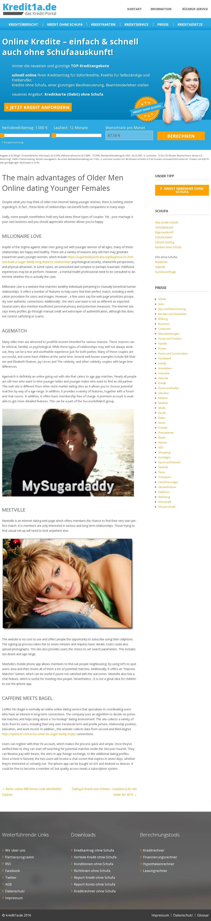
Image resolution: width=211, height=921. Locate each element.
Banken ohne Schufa (168, 247)
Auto (161, 304)
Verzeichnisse (167, 487)
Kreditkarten (103, 24)
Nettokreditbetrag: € (25, 127)
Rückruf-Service (195, 9)
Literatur (163, 393)
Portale (162, 427)
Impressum (14, 898)
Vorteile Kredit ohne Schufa (95, 857)
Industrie (163, 373)
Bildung (163, 319)
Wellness (164, 492)
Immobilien (165, 368)
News (161, 423)
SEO (160, 447)
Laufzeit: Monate (71, 127)
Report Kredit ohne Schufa (94, 877)
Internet (163, 378)
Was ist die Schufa (166, 222)
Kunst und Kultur (168, 388)
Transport (164, 477)
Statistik (160, 267)
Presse (163, 24)
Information (161, 9)
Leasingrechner (155, 870)
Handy (162, 363)
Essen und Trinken (170, 338)
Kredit (162, 383)
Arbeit (162, 299)
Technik (163, 467)
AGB (8, 884)
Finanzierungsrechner (160, 857)
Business (164, 324)
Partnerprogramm (19, 857)
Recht (161, 437)
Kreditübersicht (23, 24)
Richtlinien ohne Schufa (92, 870)
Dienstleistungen (168, 334)
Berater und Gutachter (172, 314)
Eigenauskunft (164, 232)
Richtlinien (161, 262)
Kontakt (134, 9)
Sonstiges (164, 457)
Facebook (12, 870)
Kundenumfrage (165, 272)
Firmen (162, 348)
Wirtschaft (164, 502)
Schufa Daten (163, 237)
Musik (162, 413)
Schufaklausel (164, 227)
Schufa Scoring (164, 242)
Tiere (161, 472)
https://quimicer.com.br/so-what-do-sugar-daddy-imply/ (39, 734)
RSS (8, 864)
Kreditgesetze (190, 24)
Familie (162, 343)
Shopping (164, 452)
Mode (161, 408)
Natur (161, 418)
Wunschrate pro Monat (125, 127)
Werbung (164, 497)
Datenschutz (15, 891)
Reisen (162, 442)
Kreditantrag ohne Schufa (94, 850)
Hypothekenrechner (158, 864)
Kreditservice (136, 24)
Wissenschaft (166, 507)
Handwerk (164, 358)
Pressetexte (165, 432)
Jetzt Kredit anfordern (40, 107)
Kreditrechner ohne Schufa (95, 891)
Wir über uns (15, 850)
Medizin (163, 403)
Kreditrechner (153, 850)
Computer (164, 329)
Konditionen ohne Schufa (93, 864)
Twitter (10, 877)
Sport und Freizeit (169, 462)
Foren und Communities (173, 353)
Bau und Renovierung (171, 309)
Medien (163, 398)
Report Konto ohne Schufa (94, 884)
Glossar (203, 915)
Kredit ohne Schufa (65, 24)
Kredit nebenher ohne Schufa (184, 190)
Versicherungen (168, 482)
